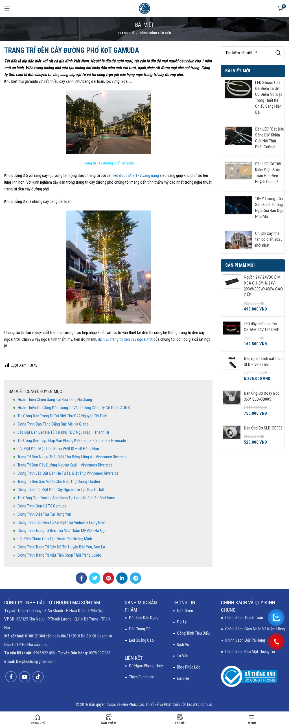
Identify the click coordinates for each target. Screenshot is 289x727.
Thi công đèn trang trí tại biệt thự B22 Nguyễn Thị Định (62, 415)
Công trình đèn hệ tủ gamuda (42, 506)
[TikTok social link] (38, 676)
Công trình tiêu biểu (155, 33)
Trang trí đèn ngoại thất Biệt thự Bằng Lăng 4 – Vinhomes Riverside (72, 456)
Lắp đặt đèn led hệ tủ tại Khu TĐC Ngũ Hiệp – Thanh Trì (63, 432)
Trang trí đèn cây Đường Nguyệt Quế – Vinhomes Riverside (65, 465)
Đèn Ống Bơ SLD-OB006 (263, 428)
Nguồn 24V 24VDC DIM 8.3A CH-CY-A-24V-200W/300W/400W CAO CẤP (263, 286)
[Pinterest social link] (108, 578)
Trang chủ (126, 33)
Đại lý (182, 621)
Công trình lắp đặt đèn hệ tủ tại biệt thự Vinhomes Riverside (68, 473)
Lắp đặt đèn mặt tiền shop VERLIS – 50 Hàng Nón (58, 448)
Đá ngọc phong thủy (146, 665)
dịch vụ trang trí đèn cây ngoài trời (125, 339)
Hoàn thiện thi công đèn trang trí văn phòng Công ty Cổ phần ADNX (73, 407)
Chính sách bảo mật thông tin (250, 651)
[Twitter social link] (94, 578)
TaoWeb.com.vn (199, 704)
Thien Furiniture (141, 677)
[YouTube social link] (24, 676)
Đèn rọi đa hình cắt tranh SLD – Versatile (264, 361)
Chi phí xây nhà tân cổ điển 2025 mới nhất (268, 239)
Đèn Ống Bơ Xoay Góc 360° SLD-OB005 (262, 396)
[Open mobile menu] (7, 8)
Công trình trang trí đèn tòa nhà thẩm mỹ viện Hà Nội (61, 530)
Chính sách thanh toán (244, 617)
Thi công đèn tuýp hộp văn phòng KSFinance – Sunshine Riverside (71, 440)
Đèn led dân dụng (143, 617)
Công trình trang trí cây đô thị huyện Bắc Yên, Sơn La (61, 547)
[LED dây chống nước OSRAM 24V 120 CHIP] (232, 334)
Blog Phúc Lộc (188, 667)
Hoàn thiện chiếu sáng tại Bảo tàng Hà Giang (54, 399)
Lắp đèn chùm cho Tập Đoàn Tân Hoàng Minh (54, 538)
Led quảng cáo (141, 640)
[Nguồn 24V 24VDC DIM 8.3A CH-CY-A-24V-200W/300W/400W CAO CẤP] (232, 293)
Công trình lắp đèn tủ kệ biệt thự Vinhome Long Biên (61, 522)
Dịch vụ (183, 644)
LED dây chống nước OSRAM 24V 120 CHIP (261, 326)
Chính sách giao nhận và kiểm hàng (255, 628)
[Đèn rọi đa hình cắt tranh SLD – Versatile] (232, 369)
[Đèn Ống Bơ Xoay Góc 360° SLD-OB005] (232, 403)
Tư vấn (182, 655)
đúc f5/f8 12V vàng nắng (139, 175)
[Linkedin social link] (122, 578)
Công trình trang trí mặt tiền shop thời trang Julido (59, 555)
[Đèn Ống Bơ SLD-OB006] (232, 435)
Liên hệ (183, 678)
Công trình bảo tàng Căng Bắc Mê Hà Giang (52, 424)
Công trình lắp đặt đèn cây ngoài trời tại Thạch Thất (60, 489)
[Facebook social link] (81, 578)
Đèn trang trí (139, 628)
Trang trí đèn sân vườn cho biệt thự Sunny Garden (58, 481)
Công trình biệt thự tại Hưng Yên (44, 514)
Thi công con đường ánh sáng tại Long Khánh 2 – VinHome (66, 497)
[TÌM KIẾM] (278, 52)
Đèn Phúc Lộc (132, 704)
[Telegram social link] (135, 578)
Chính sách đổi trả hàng (245, 640)
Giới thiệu (185, 610)
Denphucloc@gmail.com (36, 661)
